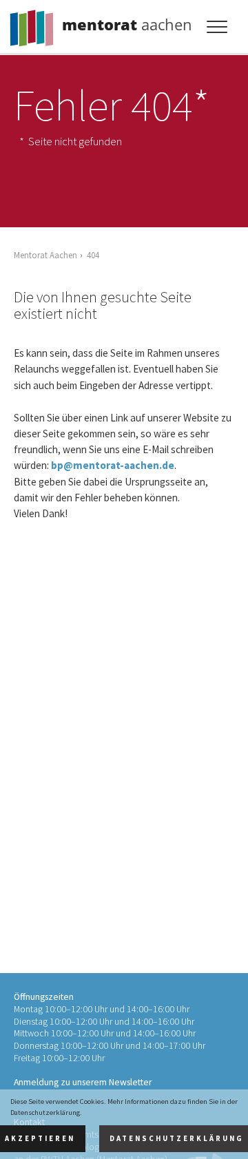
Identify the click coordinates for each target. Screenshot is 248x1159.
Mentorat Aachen (45, 254)
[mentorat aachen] (34, 24)
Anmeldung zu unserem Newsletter (83, 1082)
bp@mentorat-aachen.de (112, 465)
